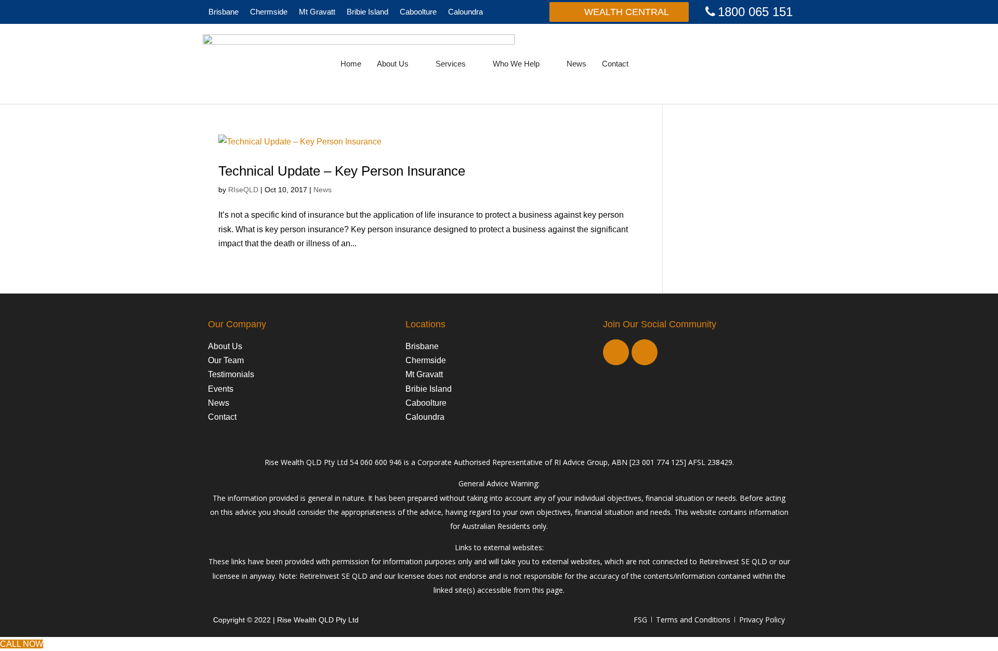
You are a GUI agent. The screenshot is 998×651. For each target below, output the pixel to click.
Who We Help (516, 63)
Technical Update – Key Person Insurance (341, 171)
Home (350, 63)
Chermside (268, 11)
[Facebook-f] (616, 352)
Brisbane (223, 11)
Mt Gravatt (317, 11)
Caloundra (465, 11)
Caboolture (418, 11)
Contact (615, 63)
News (576, 63)
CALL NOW (21, 644)
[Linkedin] (645, 352)
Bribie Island (367, 11)
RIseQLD (243, 189)
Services (451, 63)
